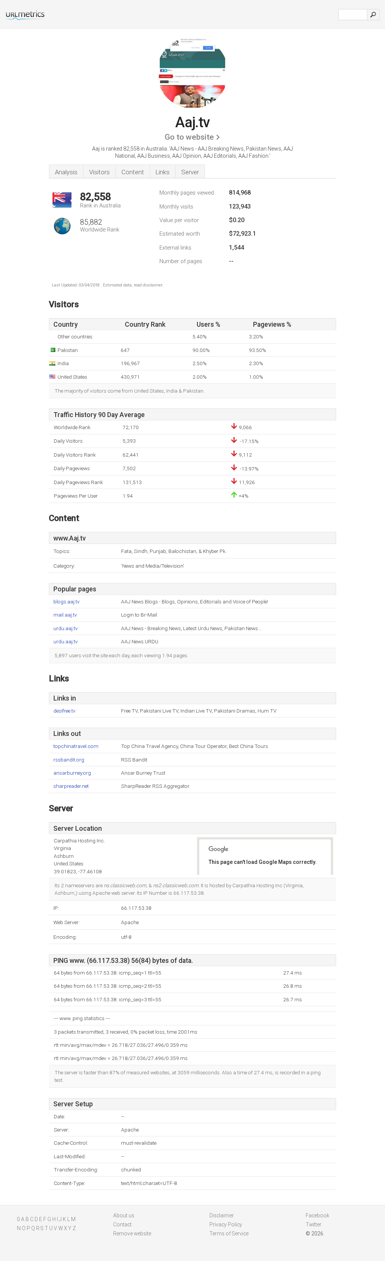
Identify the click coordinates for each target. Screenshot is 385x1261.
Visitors (99, 172)
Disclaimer (221, 1215)
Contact (122, 1224)
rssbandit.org (68, 760)
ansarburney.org (72, 773)
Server (190, 172)
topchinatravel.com (76, 746)
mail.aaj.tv (65, 615)
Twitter (313, 1224)
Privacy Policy (225, 1224)
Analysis (66, 172)
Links (163, 172)
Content (132, 172)
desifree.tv (64, 711)
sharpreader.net (71, 786)
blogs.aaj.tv (66, 602)
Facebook (317, 1215)
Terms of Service (229, 1234)
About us (123, 1215)
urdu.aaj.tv (65, 628)
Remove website (132, 1234)
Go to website (189, 137)
